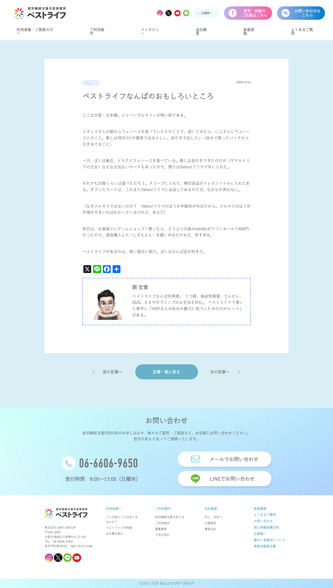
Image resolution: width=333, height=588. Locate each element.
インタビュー (150, 31)
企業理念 (210, 523)
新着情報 (248, 31)
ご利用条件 (162, 523)
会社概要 (201, 31)
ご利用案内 (97, 31)
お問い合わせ (263, 521)
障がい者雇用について (269, 540)
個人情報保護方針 (266, 527)
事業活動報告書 (265, 546)
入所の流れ (162, 534)
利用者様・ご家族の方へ (35, 31)
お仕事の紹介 (114, 533)
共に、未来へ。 (215, 517)
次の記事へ (220, 372)
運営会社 (210, 528)
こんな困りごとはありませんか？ (122, 519)
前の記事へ (112, 372)
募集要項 (161, 528)
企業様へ (206, 13)
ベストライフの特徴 (119, 527)
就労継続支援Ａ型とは (169, 517)
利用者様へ (114, 508)
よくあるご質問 (302, 31)
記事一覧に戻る (166, 372)
